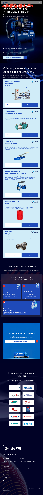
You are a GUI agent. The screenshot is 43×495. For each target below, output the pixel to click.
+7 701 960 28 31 (6, 470)
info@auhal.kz (6, 466)
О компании (5, 477)
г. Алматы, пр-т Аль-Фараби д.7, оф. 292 (9, 461)
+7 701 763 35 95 (6, 464)
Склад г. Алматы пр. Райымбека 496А (10, 468)
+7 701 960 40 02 (6, 463)
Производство (6, 480)
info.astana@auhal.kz (24, 464)
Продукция (5, 479)
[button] (25, 57)
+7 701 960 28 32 (23, 463)
